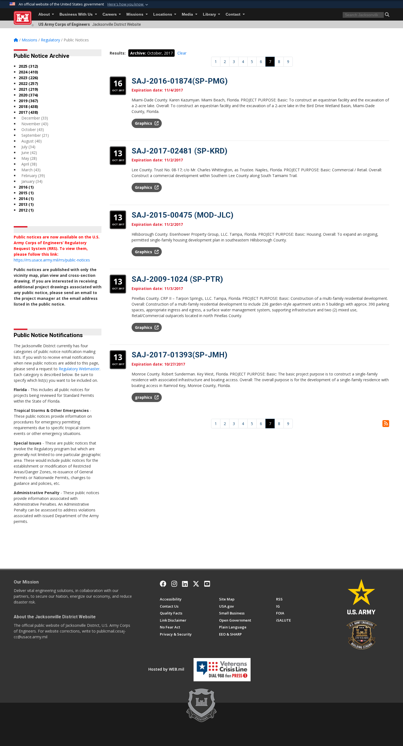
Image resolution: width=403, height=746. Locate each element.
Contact (234, 14)
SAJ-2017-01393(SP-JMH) (179, 354)
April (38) (29, 164)
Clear (181, 53)
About (44, 14)
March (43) (31, 169)
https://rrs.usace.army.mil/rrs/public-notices (52, 260)
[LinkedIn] (185, 584)
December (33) (34, 118)
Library (210, 14)
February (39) (33, 175)
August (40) (31, 141)
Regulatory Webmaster (79, 368)
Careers (110, 14)
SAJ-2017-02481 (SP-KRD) (179, 150)
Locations (163, 14)
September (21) (35, 135)
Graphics (144, 123)
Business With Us (76, 14)
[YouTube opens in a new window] (207, 584)
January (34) (31, 181)
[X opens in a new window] (196, 584)
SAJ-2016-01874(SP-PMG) (180, 81)
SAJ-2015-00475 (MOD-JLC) (182, 215)
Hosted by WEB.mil (166, 669)
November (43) (34, 123)
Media (188, 14)
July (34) (28, 146)
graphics (144, 397)
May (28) (29, 158)
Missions (135, 14)
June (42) (29, 152)
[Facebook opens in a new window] (163, 584)
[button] (128, 4)
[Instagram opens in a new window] (174, 584)
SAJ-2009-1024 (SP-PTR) (177, 279)
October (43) (32, 129)
